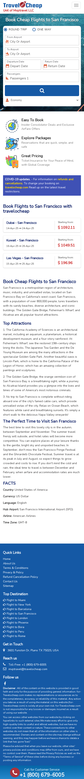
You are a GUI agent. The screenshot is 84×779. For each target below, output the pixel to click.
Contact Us (10, 581)
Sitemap (8, 586)
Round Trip (18, 29)
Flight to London (17, 618)
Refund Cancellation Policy (20, 577)
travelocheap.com (16, 187)
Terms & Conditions (15, 568)
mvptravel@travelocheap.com (28, 669)
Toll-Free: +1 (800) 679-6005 (27, 665)
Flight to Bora (15, 627)
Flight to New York (18, 605)
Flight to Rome (15, 636)
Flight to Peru (15, 632)
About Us (9, 563)
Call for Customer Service (42, 773)
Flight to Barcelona (18, 609)
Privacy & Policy (13, 572)
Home (7, 559)
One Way (44, 29)
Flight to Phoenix (17, 623)
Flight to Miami (15, 600)
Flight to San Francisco (21, 614)
